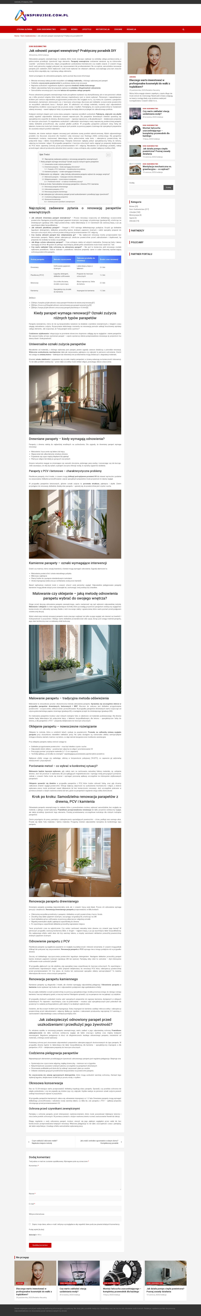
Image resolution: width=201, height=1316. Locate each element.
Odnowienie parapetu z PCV (54, 189)
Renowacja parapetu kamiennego (56, 192)
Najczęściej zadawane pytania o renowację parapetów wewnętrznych (71, 159)
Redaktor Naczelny (153, 90)
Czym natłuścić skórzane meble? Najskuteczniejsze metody (44, 1142)
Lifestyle (86, 29)
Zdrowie (118, 29)
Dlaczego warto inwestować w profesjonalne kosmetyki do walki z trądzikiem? (149, 83)
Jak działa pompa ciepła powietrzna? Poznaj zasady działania (156, 151)
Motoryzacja (103, 29)
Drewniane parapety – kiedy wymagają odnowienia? (62, 167)
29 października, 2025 (137, 90)
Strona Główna (24, 29)
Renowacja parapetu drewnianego (56, 187)
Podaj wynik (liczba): (36, 1229)
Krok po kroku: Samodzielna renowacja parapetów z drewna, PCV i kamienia (70, 184)
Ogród (63, 29)
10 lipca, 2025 (148, 139)
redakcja (45, 55)
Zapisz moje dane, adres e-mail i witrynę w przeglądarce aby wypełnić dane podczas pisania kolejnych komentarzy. (76, 1224)
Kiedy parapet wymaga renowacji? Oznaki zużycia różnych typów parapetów (70, 162)
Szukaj (131, 183)
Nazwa (32, 1194)
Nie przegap (22, 1257)
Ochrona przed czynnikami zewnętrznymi (61, 202)
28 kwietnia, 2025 (35, 55)
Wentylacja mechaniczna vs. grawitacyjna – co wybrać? (157, 168)
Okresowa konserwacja (52, 199)
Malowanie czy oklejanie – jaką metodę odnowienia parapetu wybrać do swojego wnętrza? (75, 174)
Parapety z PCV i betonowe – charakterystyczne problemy (66, 169)
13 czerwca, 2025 (149, 157)
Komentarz (34, 1166)
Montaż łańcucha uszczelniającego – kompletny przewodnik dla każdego (156, 132)
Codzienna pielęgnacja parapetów (56, 197)
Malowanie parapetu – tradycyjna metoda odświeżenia (63, 177)
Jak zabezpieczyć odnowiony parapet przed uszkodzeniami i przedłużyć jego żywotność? (75, 194)
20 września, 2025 (149, 117)
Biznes (74, 29)
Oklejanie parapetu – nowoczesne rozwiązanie (60, 179)
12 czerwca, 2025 (149, 172)
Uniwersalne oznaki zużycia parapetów (58, 164)
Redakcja (131, 29)
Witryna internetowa (36, 1214)
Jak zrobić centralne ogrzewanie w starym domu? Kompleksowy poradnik (99, 1142)
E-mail (32, 1204)
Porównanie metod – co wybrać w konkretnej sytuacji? (65, 181)
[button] (107, 155)
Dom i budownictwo (46, 29)
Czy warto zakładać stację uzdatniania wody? (156, 112)
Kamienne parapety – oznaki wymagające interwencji (62, 171)
